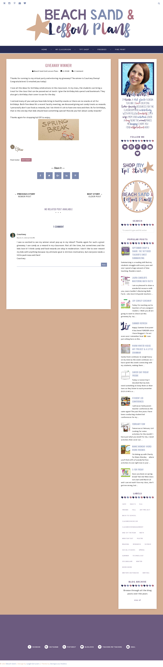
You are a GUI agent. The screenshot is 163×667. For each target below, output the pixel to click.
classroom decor (130, 521)
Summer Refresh (139, 323)
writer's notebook (130, 573)
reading (125, 544)
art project (145, 510)
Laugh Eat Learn (33, 664)
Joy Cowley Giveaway (142, 300)
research (137, 544)
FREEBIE (125, 510)
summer (125, 556)
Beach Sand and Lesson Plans (46, 71)
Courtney (21, 234)
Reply (104, 265)
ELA (140, 504)
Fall (134, 510)
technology (138, 556)
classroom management (132, 527)
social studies (128, 550)
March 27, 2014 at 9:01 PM (26, 238)
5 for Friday (138, 469)
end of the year (129, 533)
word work (127, 567)
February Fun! (138, 424)
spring (142, 550)
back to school (129, 515)
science (148, 544)
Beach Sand (11, 664)
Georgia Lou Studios (58, 664)
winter (139, 561)
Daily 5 (133, 504)
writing (146, 573)
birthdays (26, 160)
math (142, 533)
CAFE (124, 504)
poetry (140, 538)
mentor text (127, 538)
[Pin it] (75, 175)
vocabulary (127, 561)
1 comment (78, 71)
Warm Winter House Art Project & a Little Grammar (142, 349)
